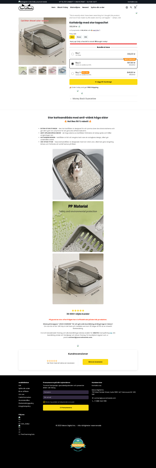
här (111, 333)
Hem (53, 7)
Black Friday (63, 7)
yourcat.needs (41, 2)
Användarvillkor (24, 400)
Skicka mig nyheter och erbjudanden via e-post (60, 402)
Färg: (72, 34)
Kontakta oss (132, 2)
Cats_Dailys (24, 424)
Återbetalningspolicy (26, 403)
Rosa (79, 37)
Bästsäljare (75, 7)
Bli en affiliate (24, 391)
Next (63, 41)
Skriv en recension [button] (95, 362)
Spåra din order (98, 7)
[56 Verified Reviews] (78, 452)
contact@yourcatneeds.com (104, 398)
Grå (72, 37)
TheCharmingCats (27, 434)
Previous (21, 41)
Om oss (21, 394)
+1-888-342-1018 (99, 401)
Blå (85, 37)
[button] (103, 31)
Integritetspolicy (25, 406)
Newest (85, 7)
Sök (20, 385)
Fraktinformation (25, 397)
